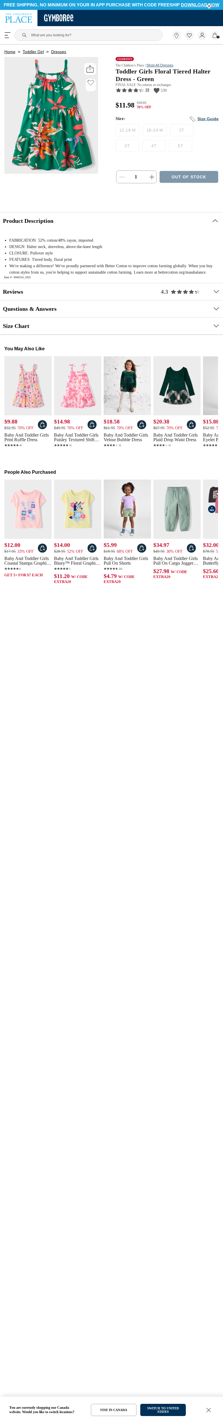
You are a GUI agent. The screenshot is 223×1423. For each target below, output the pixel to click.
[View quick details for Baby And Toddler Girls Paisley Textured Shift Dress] (92, 433)
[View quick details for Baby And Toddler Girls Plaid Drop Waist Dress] (191, 433)
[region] (111, 5)
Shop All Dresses (164, 66)
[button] (189, 36)
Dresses (57, 52)
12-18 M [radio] (127, 132)
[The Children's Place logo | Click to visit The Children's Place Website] (18, 18)
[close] (209, 6)
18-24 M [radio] (154, 132)
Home (9, 52)
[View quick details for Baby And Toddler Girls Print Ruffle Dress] (42, 433)
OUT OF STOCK (189, 179)
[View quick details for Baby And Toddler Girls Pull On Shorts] (141, 557)
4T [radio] (154, 148)
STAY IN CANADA (114, 1410)
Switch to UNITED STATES (163, 1410)
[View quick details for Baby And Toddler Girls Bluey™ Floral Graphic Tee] (92, 557)
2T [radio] (180, 132)
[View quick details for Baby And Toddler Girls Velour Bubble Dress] (141, 433)
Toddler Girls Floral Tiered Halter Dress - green (165, 77)
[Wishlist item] (191, 39)
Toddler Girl (32, 52)
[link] (176, 36)
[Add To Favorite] (91, 84)
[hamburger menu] (7, 36)
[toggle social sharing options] (90, 70)
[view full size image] (51, 173)
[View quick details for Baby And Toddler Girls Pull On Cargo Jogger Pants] (191, 557)
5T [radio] (180, 148)
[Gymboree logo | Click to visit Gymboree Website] (59, 18)
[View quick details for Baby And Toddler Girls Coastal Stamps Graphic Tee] (42, 557)
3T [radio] (127, 148)
